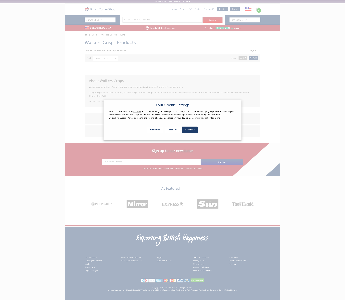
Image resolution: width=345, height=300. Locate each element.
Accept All (190, 129)
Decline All (172, 129)
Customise (155, 129)
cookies (137, 112)
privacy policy (204, 118)
